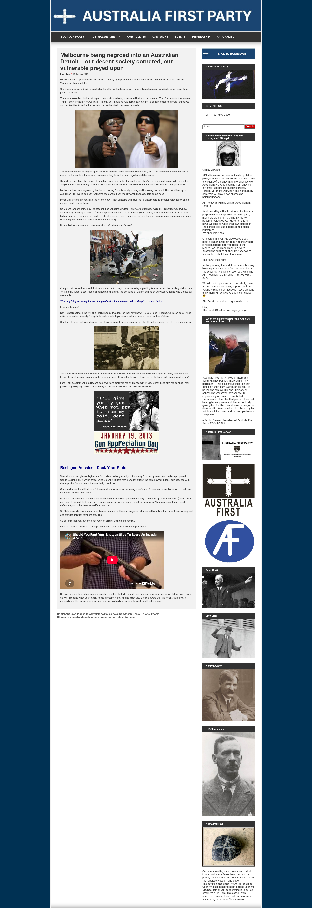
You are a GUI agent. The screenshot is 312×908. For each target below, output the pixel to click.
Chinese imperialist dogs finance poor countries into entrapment (96, 617)
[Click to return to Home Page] (228, 57)
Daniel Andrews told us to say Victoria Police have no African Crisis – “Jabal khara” (108, 614)
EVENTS (180, 36)
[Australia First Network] (228, 447)
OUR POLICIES (136, 36)
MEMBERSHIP (201, 36)
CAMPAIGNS (160, 36)
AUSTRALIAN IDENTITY (106, 36)
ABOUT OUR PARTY (71, 36)
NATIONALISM (225, 36)
